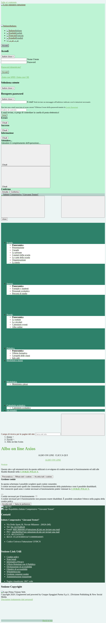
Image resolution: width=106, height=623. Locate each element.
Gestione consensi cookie (18, 574)
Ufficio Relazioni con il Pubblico (21, 564)
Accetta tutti (43, 477)
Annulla (5, 192)
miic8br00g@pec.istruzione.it (35, 532)
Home (9, 437)
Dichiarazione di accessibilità (19, 567)
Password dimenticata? (11, 67)
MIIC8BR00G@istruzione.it (36, 529)
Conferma (15, 192)
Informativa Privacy (15, 562)
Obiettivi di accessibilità (17, 569)
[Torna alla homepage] (53, 194)
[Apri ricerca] (83, 207)
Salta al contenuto (9, 2)
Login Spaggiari (72, 107)
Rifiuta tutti (23, 477)
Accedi (5, 46)
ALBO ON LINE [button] (53, 460)
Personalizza (7, 477)
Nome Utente (33, 59)
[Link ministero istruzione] (13, 5)
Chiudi (4, 123)
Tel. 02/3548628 (17, 527)
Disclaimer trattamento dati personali (17, 599)
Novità (10, 439)
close (4, 219)
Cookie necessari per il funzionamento (18, 496)
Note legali (11, 559)
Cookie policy (13, 557)
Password (31, 62)
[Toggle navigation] (23, 207)
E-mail (30, 102)
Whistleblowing (13, 571)
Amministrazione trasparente (19, 576)
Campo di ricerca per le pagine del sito (18, 434)
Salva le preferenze (22, 504)
